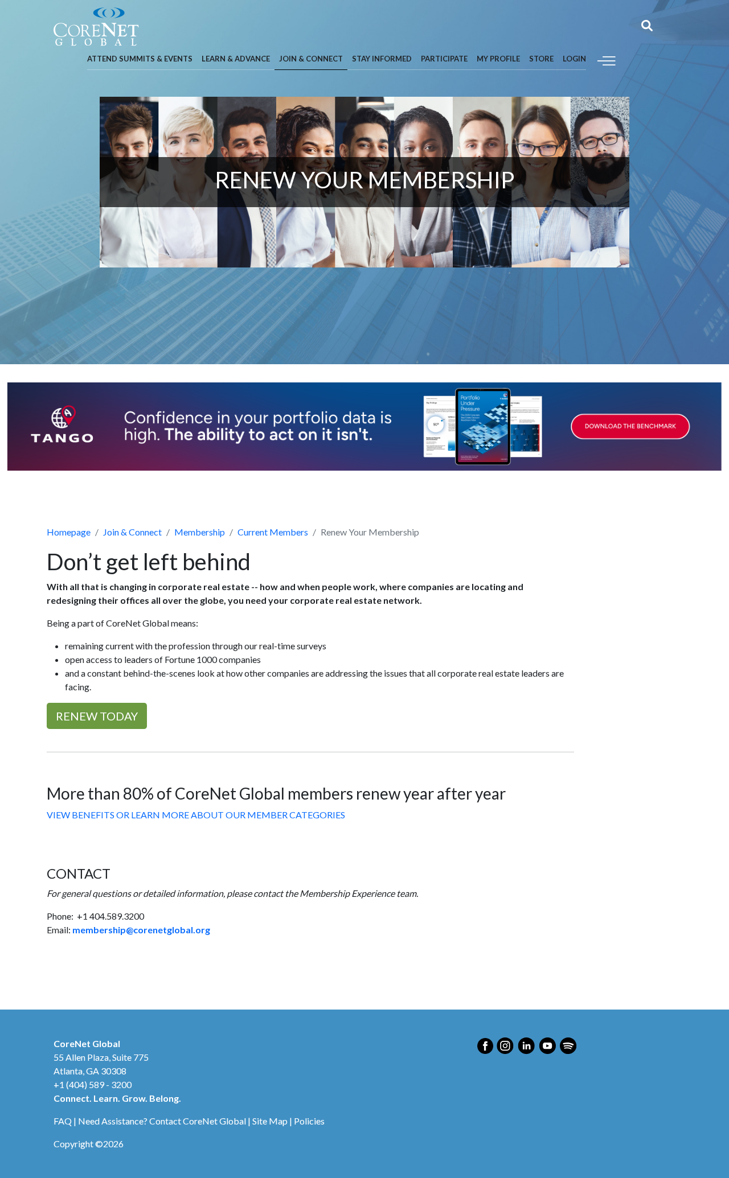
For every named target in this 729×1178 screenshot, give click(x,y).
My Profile (498, 58)
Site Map (270, 1120)
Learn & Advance (236, 58)
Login (574, 58)
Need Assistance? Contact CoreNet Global (162, 1120)
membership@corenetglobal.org (141, 929)
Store (541, 58)
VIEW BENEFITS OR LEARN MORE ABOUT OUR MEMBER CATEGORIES (196, 814)
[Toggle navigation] (606, 59)
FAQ (63, 1120)
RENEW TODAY (97, 716)
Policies (309, 1120)
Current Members (272, 531)
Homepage (69, 531)
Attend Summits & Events (140, 58)
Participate (444, 58)
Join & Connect (311, 58)
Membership (199, 531)
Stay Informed (382, 58)
